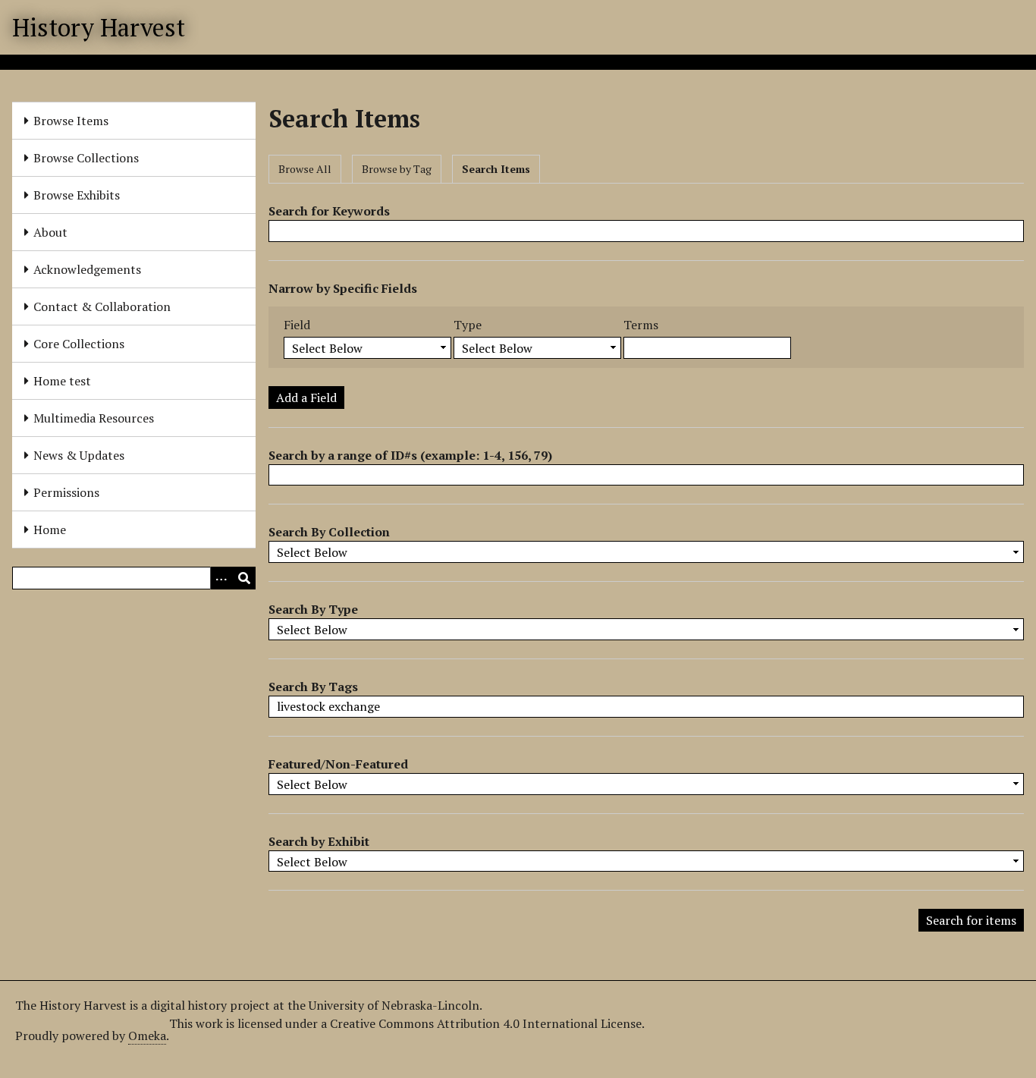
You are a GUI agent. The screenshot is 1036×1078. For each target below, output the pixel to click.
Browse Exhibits (76, 195)
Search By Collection (329, 531)
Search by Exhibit (318, 841)
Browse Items (70, 120)
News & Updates (78, 455)
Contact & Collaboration (102, 306)
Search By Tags (313, 686)
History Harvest (98, 27)
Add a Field (306, 397)
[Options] (221, 578)
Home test (62, 380)
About (50, 232)
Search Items (496, 169)
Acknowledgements (87, 269)
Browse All (304, 169)
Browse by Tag (397, 169)
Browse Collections (86, 157)
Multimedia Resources (93, 418)
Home (49, 529)
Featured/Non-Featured (338, 764)
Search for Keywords (329, 211)
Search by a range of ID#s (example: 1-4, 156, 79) (410, 455)
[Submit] (244, 578)
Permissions (66, 492)
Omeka (147, 1035)
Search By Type (313, 609)
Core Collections (78, 343)
